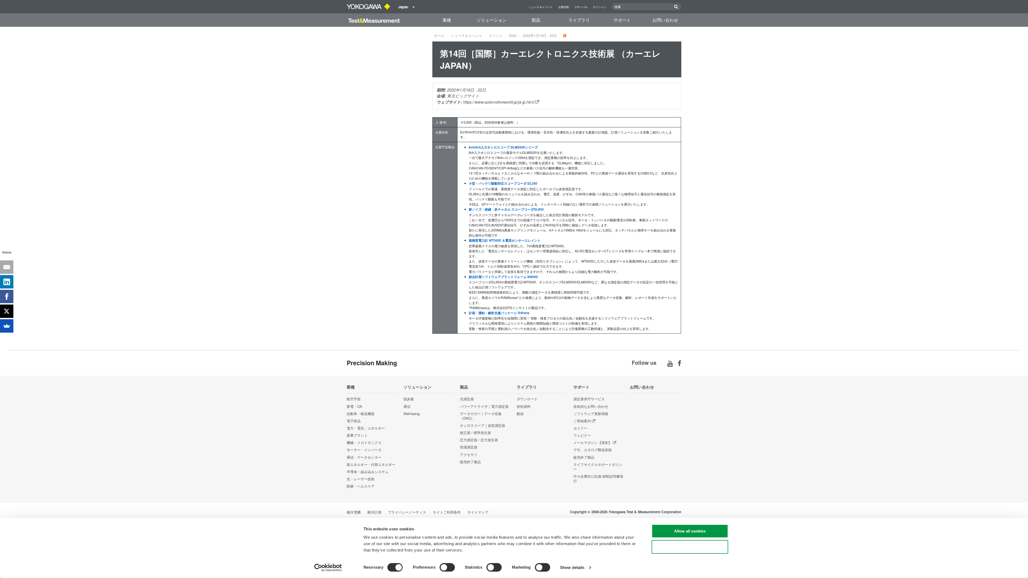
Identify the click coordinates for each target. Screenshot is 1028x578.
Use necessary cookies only (690, 547)
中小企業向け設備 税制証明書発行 (598, 478)
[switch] (447, 567)
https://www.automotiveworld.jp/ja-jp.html (499, 102)
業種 (447, 20)
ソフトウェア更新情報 (590, 413)
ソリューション (492, 20)
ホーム (439, 35)
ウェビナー (582, 435)
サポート (622, 20)
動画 (520, 413)
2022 (512, 35)
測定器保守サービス (589, 398)
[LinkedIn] (6, 281)
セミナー (580, 428)
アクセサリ (468, 454)
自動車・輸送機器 (361, 413)
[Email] (6, 267)
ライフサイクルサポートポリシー (597, 466)
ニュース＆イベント (541, 7)
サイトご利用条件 (447, 512)
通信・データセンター (364, 457)
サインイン (599, 7)
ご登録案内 (582, 420)
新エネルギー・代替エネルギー (371, 464)
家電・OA (354, 406)
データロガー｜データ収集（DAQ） (481, 416)
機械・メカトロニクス (364, 442)
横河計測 (374, 512)
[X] (6, 311)
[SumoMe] (6, 326)
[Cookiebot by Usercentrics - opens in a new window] (328, 568)
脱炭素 (408, 398)
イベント (495, 35)
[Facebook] (6, 296)
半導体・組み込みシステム (367, 471)
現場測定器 (468, 447)
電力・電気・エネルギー (366, 428)
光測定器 (467, 398)
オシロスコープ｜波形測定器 (482, 425)
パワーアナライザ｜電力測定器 (484, 406)
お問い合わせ (665, 20)
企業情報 (563, 7)
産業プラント (357, 435)
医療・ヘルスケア (361, 486)
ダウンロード (527, 398)
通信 (406, 406)
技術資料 (524, 406)
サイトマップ (477, 512)
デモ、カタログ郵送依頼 (592, 449)
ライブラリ (579, 20)
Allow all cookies (690, 531)
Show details (572, 567)
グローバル (581, 7)
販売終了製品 (470, 461)
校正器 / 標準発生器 (475, 432)
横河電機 (354, 512)
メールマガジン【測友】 (592, 442)
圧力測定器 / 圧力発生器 (479, 439)
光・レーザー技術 (361, 478)
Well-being (411, 413)
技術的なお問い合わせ (590, 406)
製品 (536, 20)
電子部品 (354, 420)
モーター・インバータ (364, 449)
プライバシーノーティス (407, 512)
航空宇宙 (354, 398)
